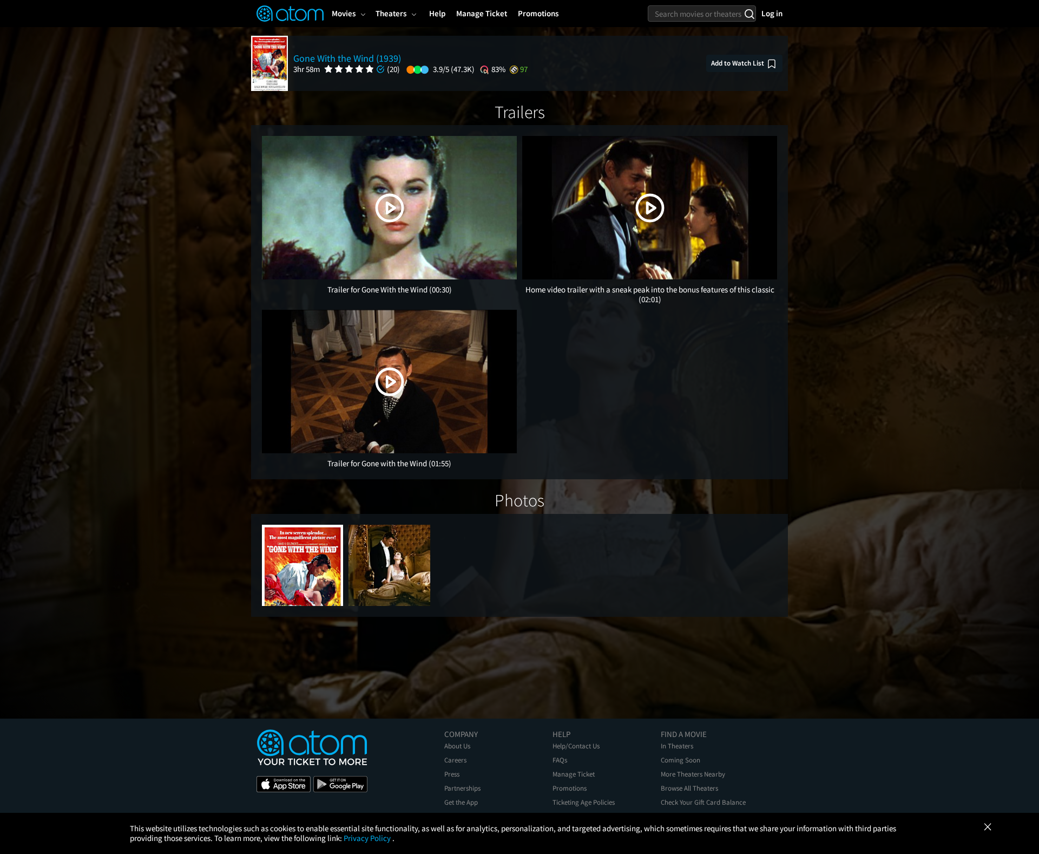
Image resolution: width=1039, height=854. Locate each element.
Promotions (570, 788)
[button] (389, 208)
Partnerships (462, 788)
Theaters (391, 13)
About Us (457, 746)
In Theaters (677, 746)
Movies (344, 13)
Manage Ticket (574, 774)
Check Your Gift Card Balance (703, 802)
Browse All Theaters (689, 788)
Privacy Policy (368, 838)
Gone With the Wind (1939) (347, 58)
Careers (455, 760)
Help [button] (437, 13)
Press (451, 774)
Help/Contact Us (576, 746)
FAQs (560, 760)
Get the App (461, 802)
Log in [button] (771, 13)
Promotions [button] (538, 13)
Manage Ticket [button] (481, 13)
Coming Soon (680, 760)
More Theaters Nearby (693, 774)
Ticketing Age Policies (584, 802)
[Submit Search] (749, 13)
